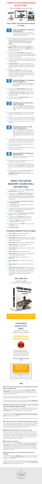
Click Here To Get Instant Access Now (21, 359)
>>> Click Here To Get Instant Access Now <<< (21, 374)
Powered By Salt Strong (21, 478)
